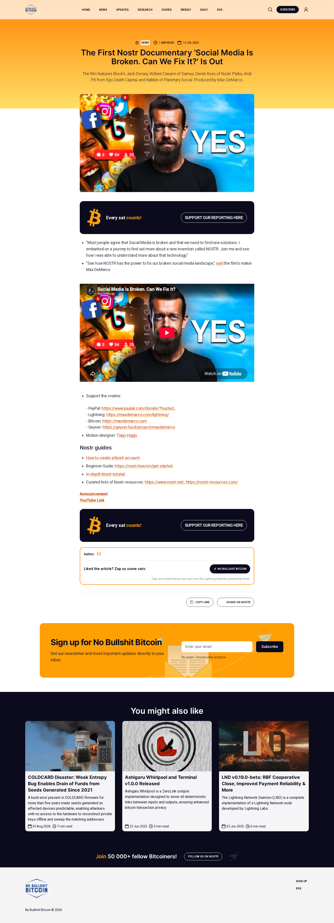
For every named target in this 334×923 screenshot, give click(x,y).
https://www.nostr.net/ (164, 482)
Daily (204, 9)
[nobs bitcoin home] (31, 10)
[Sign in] (306, 9)
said (219, 263)
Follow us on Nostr (203, 856)
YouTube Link (92, 500)
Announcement (94, 493)
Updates (122, 9)
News (103, 9)
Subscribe (287, 9)
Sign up (301, 881)
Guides (167, 9)
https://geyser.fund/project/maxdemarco (138, 427)
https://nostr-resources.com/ (212, 482)
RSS (219, 9)
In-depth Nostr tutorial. (106, 474)
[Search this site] (270, 9)
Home (86, 9)
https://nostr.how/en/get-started (143, 466)
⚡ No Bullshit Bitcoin (230, 568)
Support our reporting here (214, 217)
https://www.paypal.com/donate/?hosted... (139, 408)
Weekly (186, 9)
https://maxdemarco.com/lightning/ (137, 414)
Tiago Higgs (127, 435)
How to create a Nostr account (113, 457)
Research (145, 9)
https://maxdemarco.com (124, 421)
